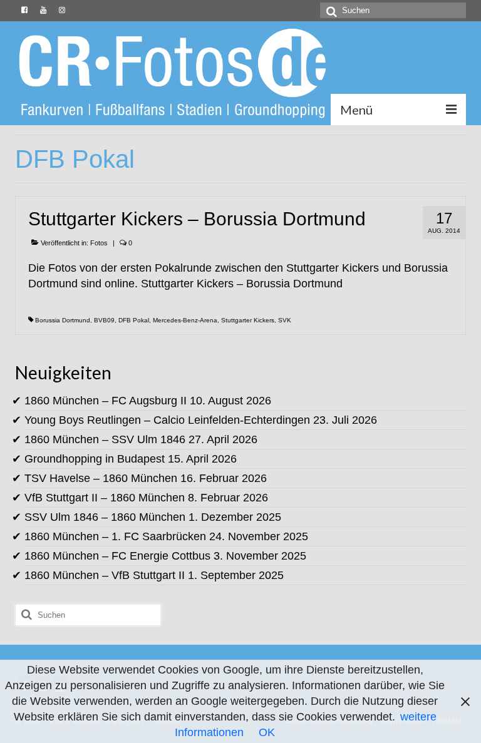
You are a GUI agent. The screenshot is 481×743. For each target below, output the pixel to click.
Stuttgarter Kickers (247, 320)
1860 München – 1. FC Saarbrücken (115, 536)
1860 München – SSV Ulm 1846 (104, 439)
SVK (284, 320)
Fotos (99, 243)
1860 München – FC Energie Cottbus (117, 556)
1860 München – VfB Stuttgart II (104, 575)
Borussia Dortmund (62, 320)
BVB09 (104, 320)
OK (267, 732)
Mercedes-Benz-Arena (185, 320)
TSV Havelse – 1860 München (100, 478)
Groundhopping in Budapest (94, 459)
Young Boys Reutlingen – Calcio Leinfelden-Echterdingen (167, 420)
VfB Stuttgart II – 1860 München (104, 497)
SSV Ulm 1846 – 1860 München (104, 517)
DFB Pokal (133, 320)
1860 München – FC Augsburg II (105, 400)
